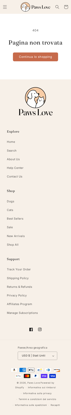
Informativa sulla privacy (37, 393)
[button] (5, 7)
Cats (10, 210)
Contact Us (14, 176)
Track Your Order (19, 269)
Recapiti (55, 405)
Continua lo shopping (35, 57)
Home (11, 141)
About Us (13, 159)
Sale (10, 227)
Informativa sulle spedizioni (31, 405)
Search (12, 150)
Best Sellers (15, 218)
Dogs (10, 201)
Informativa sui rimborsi (42, 387)
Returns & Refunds (19, 286)
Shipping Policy (18, 278)
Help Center (15, 168)
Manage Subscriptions (22, 313)
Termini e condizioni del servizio (37, 399)
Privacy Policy (17, 295)
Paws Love (33, 383)
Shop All (13, 244)
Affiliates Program (19, 304)
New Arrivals (16, 236)
